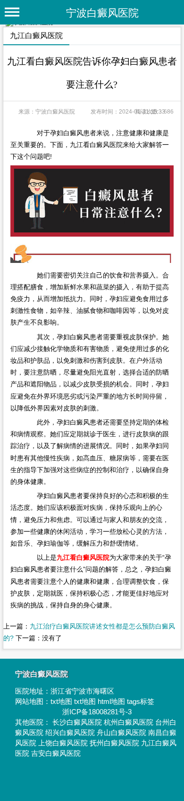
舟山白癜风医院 (121, 732)
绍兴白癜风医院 (70, 732)
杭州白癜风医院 (128, 722)
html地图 (111, 701)
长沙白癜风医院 (77, 722)
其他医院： (33, 722)
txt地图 (61, 701)
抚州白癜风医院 (114, 743)
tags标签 (140, 701)
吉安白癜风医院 (56, 753)
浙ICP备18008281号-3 (97, 712)
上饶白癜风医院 (63, 743)
